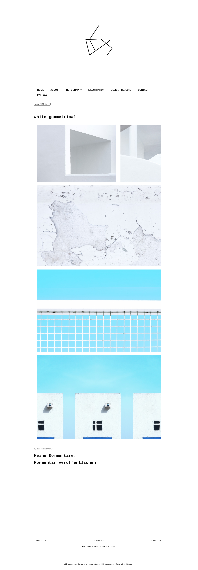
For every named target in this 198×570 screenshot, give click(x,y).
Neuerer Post (41, 540)
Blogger (129, 564)
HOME (40, 90)
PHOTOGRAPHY (73, 90)
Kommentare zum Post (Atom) (104, 546)
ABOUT (54, 90)
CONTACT (143, 90)
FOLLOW (42, 95)
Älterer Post (156, 540)
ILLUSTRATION (96, 90)
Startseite (99, 540)
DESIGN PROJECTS (121, 90)
